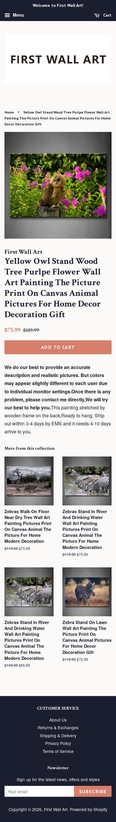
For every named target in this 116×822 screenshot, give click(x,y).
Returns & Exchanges (58, 727)
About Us (58, 720)
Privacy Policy (58, 743)
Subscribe (92, 791)
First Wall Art (56, 809)
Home (9, 112)
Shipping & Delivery (58, 735)
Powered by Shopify (88, 809)
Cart (107, 15)
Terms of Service (58, 751)
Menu (18, 15)
